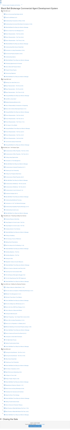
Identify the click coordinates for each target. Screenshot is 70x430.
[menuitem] (1, 3)
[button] (1, 1)
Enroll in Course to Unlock (35, 426)
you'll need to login (41, 424)
